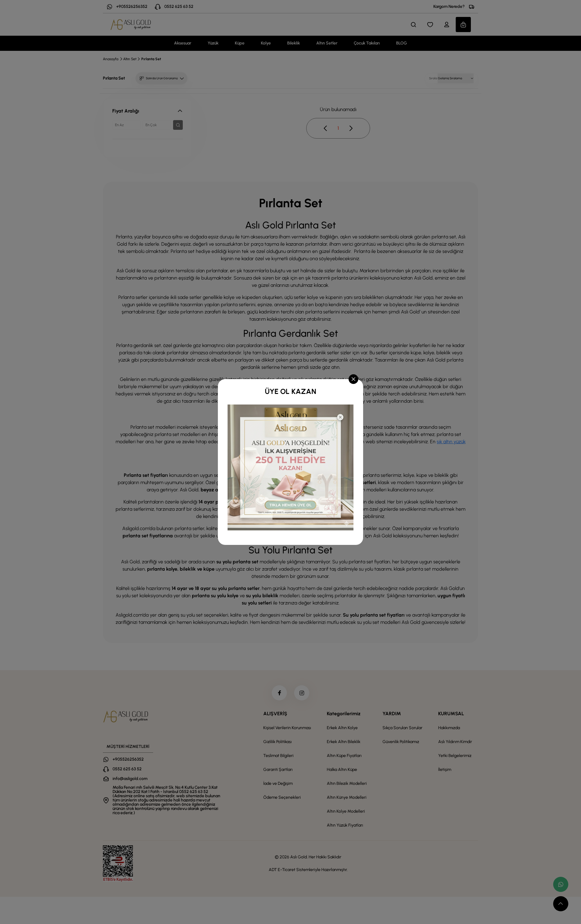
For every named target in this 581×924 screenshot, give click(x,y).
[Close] (353, 379)
